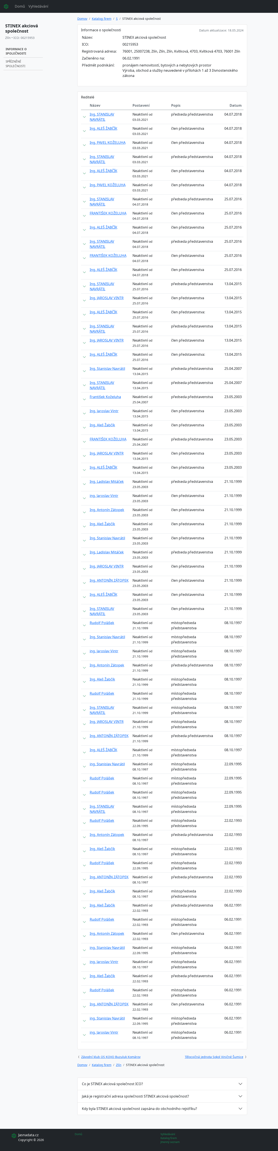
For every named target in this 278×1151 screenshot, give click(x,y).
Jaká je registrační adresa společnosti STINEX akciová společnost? (135, 1096)
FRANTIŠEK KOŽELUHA (108, 213)
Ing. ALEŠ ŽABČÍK (103, 128)
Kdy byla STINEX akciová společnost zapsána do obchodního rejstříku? (139, 1108)
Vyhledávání (38, 6)
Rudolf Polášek (102, 622)
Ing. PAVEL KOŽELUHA (108, 142)
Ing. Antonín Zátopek (107, 509)
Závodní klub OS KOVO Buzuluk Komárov (111, 1057)
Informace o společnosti (16, 51)
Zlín (118, 1065)
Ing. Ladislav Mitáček (107, 481)
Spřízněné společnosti (15, 63)
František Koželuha (105, 396)
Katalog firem (101, 19)
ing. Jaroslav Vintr (104, 495)
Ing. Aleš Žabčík (102, 425)
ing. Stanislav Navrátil (107, 764)
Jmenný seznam (170, 1142)
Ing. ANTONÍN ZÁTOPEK (109, 580)
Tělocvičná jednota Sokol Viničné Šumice (214, 1057)
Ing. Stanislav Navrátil (107, 368)
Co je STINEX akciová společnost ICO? (112, 1083)
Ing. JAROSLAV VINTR (107, 298)
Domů (20, 6)
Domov (82, 19)
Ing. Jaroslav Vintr (104, 411)
